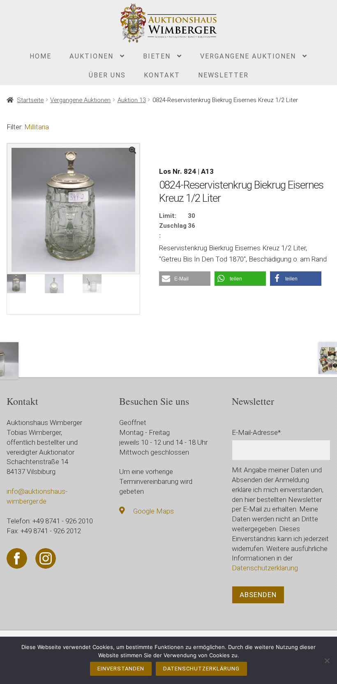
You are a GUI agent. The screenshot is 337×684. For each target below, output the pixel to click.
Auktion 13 (132, 100)
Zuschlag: (173, 230)
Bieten (157, 56)
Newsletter (223, 75)
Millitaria (36, 127)
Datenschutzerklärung (265, 568)
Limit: (167, 215)
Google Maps (153, 511)
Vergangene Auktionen (248, 56)
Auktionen (91, 56)
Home (40, 56)
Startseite (30, 100)
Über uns (107, 75)
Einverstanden (120, 668)
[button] (184, 278)
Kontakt (162, 75)
